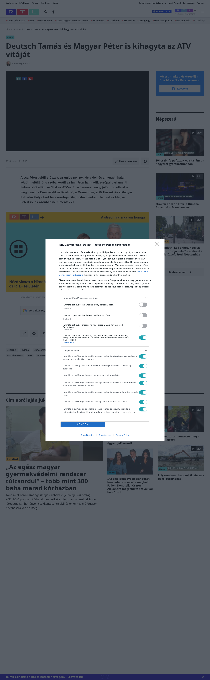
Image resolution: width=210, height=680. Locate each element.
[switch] (143, 305)
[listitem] (105, 297)
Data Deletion (87, 435)
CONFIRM (83, 424)
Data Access (105, 435)
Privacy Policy (122, 435)
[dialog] (105, 340)
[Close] (158, 245)
